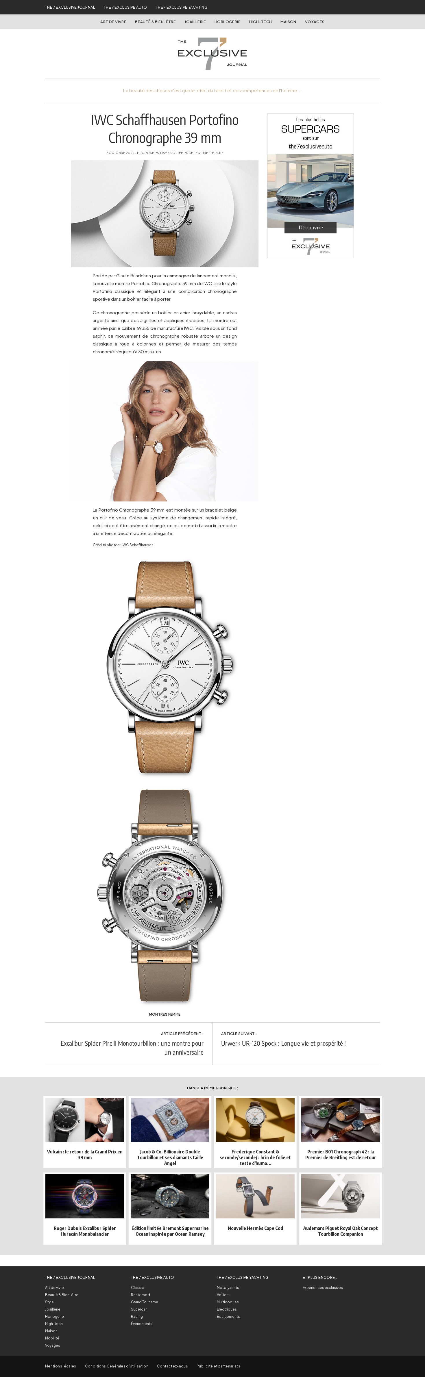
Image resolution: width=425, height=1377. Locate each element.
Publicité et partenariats (218, 1366)
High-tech (54, 1324)
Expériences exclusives (323, 1287)
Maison (288, 21)
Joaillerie (195, 21)
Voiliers (223, 1295)
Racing (137, 1316)
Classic (137, 1287)
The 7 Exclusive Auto (125, 7)
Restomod (140, 1295)
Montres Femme (165, 1014)
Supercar (139, 1309)
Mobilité (52, 1338)
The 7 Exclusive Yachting (182, 7)
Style (49, 1302)
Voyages (315, 21)
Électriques (227, 1309)
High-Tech (260, 21)
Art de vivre (113, 21)
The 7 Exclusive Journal (70, 7)
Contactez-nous (172, 1366)
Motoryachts (228, 1287)
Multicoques (228, 1302)
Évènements (141, 1324)
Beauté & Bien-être (155, 21)
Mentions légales (60, 1366)
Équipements (228, 1316)
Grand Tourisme (144, 1302)
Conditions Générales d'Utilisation (116, 1366)
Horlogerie (228, 21)
